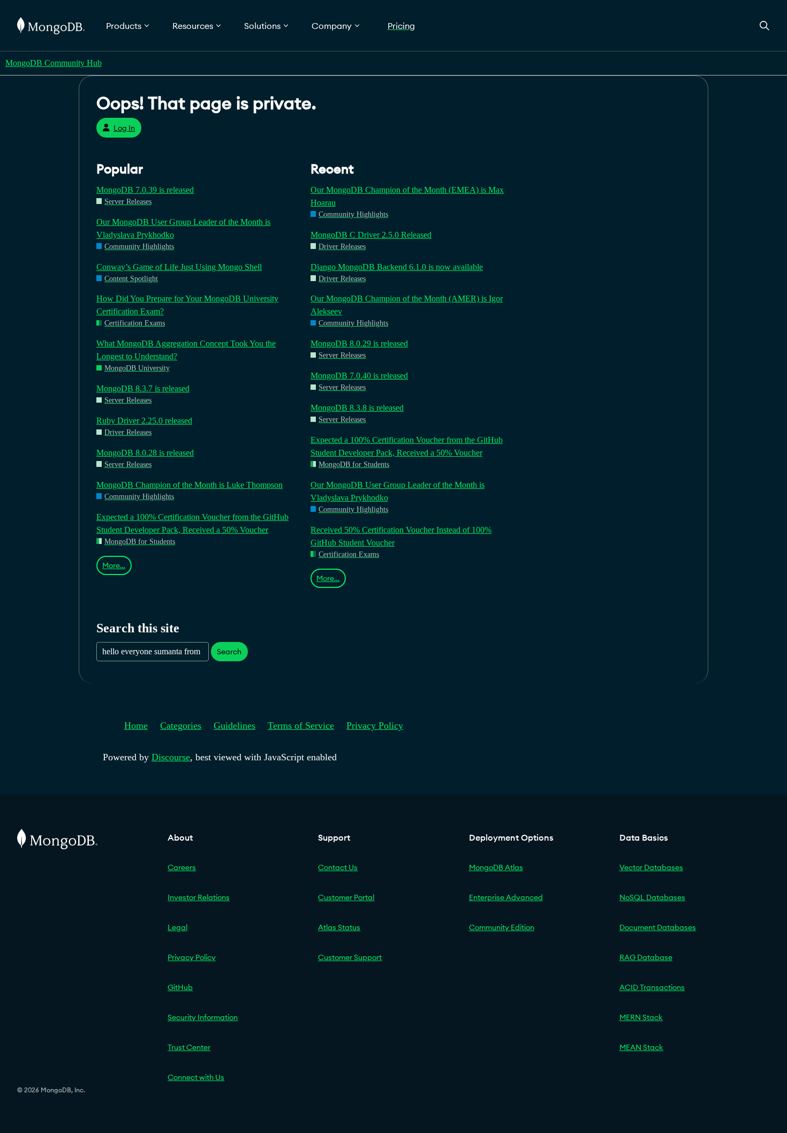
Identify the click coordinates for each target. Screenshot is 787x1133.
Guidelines (234, 725)
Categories (180, 725)
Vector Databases (651, 867)
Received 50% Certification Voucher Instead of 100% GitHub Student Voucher (401, 536)
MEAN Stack (641, 1047)
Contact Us (338, 867)
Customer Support (350, 957)
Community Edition (501, 927)
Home (136, 725)
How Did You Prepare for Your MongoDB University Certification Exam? (187, 305)
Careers (182, 867)
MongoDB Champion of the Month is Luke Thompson (189, 484)
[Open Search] (764, 25)
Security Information (203, 1017)
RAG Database (645, 957)
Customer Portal (346, 897)
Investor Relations (199, 897)
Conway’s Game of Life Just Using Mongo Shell (179, 266)
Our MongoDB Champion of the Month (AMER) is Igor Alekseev (407, 305)
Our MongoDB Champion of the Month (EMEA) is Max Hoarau (407, 196)
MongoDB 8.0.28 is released (145, 452)
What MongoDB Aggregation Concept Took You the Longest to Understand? (186, 350)
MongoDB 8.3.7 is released (143, 388)
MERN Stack (641, 1017)
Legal (177, 927)
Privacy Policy (374, 725)
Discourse (171, 757)
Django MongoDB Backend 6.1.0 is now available (397, 266)
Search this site (137, 628)
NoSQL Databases (652, 897)
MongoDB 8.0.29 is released (359, 343)
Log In (124, 128)
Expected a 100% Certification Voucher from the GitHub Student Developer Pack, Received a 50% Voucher (192, 523)
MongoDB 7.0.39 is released (145, 189)
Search (229, 651)
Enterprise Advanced (506, 897)
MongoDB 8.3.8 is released (357, 407)
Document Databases (657, 927)
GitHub (180, 987)
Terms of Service (301, 725)
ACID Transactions (652, 987)
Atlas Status (339, 927)
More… (113, 565)
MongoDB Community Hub (53, 62)
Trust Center (189, 1047)
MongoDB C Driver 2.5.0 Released (371, 234)
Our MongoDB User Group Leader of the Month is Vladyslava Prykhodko (183, 228)
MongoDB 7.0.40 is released (359, 375)
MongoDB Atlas (496, 867)
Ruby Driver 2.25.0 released (144, 420)
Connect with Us (196, 1077)
